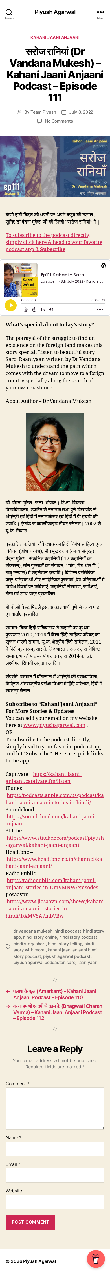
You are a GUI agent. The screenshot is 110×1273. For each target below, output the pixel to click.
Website (14, 1190)
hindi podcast (67, 931)
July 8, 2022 (81, 112)
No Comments (59, 121)
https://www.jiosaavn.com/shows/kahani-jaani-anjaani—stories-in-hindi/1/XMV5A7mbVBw (55, 909)
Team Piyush (43, 112)
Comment (18, 1083)
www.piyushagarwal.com (54, 725)
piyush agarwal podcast (66, 956)
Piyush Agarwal (55, 12)
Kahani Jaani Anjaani (55, 37)
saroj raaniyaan (82, 962)
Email (13, 1164)
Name (13, 1137)
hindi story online (40, 937)
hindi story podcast (78, 937)
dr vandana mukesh (33, 931)
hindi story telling (65, 943)
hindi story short (30, 943)
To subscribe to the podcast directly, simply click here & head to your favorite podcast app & (54, 242)
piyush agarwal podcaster (39, 962)
